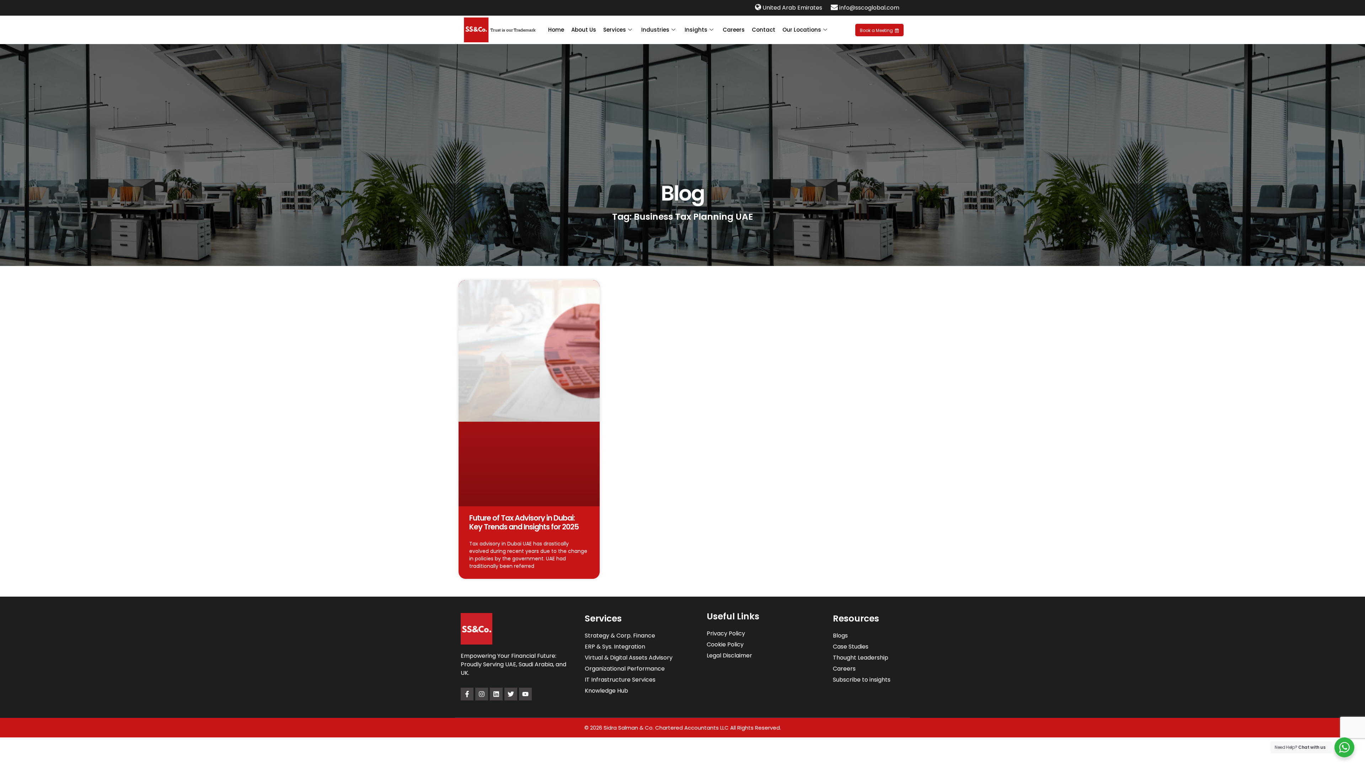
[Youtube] (525, 694)
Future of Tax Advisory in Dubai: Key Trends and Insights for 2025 (524, 522)
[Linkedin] (496, 694)
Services (614, 29)
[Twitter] (510, 694)
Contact (763, 29)
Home (556, 29)
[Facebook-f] (467, 694)
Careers (734, 29)
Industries (655, 29)
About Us (583, 29)
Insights (696, 29)
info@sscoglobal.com (869, 8)
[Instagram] (481, 694)
